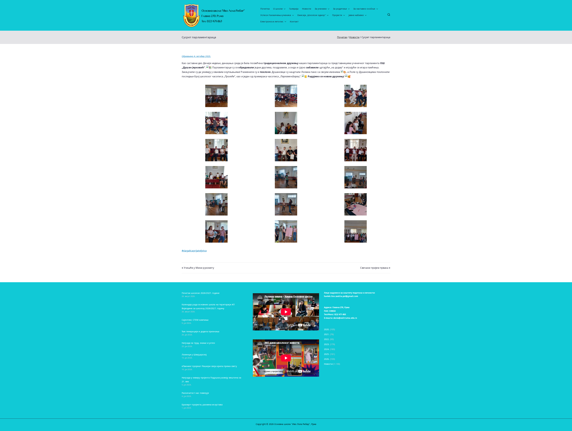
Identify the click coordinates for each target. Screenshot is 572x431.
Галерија (293, 8)
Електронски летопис (271, 21)
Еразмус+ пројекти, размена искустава (202, 404)
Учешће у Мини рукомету (199, 267)
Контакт (294, 21)
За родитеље (340, 8)
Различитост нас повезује (195, 393)
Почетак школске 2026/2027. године (200, 293)
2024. (326, 349)
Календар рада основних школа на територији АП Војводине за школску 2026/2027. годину (208, 306)
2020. (326, 329)
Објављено (196, 56)
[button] (284, 8)
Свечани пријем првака (374, 267)
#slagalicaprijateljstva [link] (194, 250)
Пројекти (337, 15)
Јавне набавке (356, 15)
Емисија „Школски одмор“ (311, 15)
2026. (326, 359)
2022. (326, 339)
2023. (326, 344)
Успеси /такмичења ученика (275, 15)
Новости (306, 8)
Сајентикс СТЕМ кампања (195, 319)
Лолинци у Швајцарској (194, 354)
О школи (278, 8)
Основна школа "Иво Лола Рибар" (292, 424)
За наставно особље (364, 8)
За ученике (321, 8)
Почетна (265, 8)
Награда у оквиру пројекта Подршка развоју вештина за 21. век (211, 379)
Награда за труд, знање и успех (198, 342)
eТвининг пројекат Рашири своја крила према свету (209, 366)
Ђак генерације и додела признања (200, 331)
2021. (326, 334)
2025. (326, 354)
